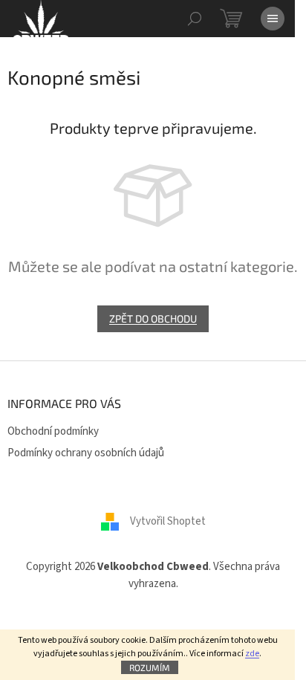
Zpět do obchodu (153, 318)
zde (252, 653)
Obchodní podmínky (53, 431)
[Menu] (272, 18)
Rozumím (149, 667)
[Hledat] (194, 18)
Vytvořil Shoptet (168, 521)
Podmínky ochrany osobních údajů (85, 453)
